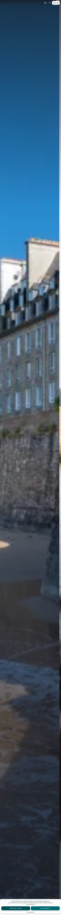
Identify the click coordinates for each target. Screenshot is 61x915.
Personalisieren (30, 912)
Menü (54, 3)
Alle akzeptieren (45, 908)
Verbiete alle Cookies (16, 908)
